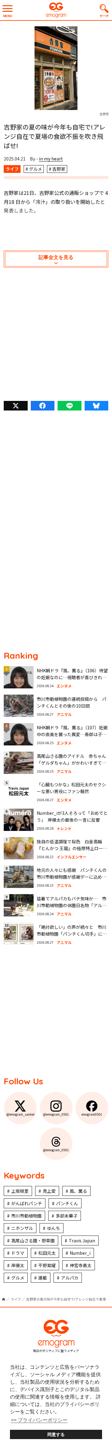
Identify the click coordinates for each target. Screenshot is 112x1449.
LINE (70, 406)
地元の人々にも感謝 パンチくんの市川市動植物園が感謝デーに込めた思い (72, 877)
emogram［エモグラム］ (56, 10)
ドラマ (17, 1253)
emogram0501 (92, 1114)
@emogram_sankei (20, 1114)
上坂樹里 (20, 1191)
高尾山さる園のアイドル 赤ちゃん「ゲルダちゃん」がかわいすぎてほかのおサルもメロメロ (71, 763)
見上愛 (49, 1191)
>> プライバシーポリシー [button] (39, 1420)
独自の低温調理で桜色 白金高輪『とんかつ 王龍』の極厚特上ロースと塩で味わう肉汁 (72, 848)
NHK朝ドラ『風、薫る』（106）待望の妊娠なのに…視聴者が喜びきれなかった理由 (72, 677)
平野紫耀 (47, 1265)
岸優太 (17, 1265)
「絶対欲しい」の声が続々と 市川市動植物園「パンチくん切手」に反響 (72, 934)
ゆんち (53, 1228)
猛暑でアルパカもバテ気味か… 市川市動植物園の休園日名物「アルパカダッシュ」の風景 (71, 905)
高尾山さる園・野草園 (33, 1240)
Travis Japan (82, 1240)
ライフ (12, 169)
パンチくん (67, 1203)
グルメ (35, 169)
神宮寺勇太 (80, 1265)
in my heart (51, 159)
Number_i (80, 1253)
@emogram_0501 (56, 1114)
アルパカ (69, 1278)
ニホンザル (22, 1228)
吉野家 (58, 169)
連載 (42, 1278)
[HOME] (3, 1299)
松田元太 (47, 1253)
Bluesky (97, 406)
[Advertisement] (56, 336)
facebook (43, 406)
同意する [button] (56, 1434)
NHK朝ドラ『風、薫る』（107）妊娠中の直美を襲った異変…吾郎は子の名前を (72, 734)
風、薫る (78, 1191)
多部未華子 (66, 1216)
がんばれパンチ (26, 1203)
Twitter (16, 406)
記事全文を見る (56, 257)
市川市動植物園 (26, 1216)
